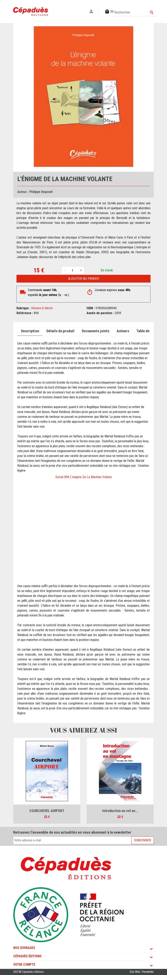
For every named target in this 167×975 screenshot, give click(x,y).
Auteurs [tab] (123, 331)
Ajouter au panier (83, 279)
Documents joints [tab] (95, 331)
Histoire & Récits (42, 308)
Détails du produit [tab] (60, 331)
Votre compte (24, 964)
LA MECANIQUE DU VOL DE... (46, 811)
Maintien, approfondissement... (120, 811)
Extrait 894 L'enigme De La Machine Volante (83, 477)
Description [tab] (30, 331)
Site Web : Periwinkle (142, 972)
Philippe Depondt (41, 192)
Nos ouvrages (24, 948)
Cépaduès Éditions (27, 956)
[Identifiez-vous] (91, 7)
